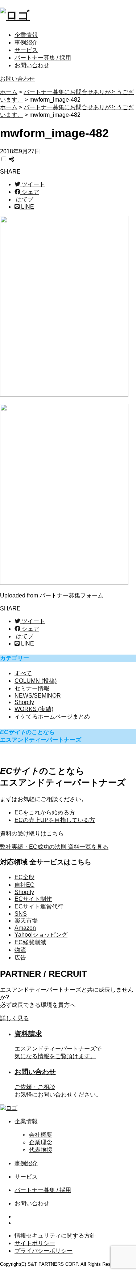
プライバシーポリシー (44, 1251)
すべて (23, 673)
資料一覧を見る (54, 847)
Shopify (24, 702)
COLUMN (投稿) (36, 681)
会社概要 (40, 1135)
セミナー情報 (32, 688)
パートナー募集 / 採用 (43, 58)
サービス (26, 50)
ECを (45, 812)
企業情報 (26, 35)
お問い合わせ (32, 65)
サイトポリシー (35, 1243)
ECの (55, 820)
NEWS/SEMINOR (38, 696)
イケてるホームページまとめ (52, 717)
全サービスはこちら (60, 862)
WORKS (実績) (34, 709)
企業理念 (40, 1142)
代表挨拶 (40, 1150)
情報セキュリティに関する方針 (55, 1235)
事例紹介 (26, 42)
